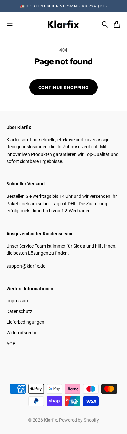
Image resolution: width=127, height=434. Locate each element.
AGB (11, 343)
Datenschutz (19, 311)
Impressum (18, 300)
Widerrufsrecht (21, 332)
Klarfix (50, 420)
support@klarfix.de (26, 266)
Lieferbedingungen (25, 322)
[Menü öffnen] (10, 24)
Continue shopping (63, 87)
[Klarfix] (63, 24)
